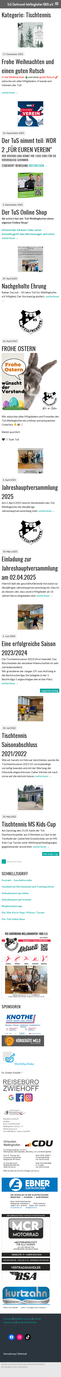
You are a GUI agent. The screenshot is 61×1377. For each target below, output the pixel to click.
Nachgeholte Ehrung (24, 285)
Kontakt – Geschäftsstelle (17, 880)
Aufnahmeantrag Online (15, 893)
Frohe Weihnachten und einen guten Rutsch (28, 66)
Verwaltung (9, 1353)
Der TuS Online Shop (24, 211)
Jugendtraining (49, 690)
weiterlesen (10, 92)
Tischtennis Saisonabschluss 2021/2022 (19, 744)
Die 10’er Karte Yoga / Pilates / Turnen (23, 912)
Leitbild (37, 1318)
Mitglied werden (22, 1318)
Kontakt (7, 1318)
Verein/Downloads (27, 1322)
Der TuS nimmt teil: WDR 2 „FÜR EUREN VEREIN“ (29, 145)
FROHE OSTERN (19, 348)
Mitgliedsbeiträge (12, 906)
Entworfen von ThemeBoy (14, 1367)
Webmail (22, 1353)
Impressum (9, 1322)
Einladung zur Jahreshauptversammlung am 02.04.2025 (30, 567)
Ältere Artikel (12, 861)
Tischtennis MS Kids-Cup (29, 823)
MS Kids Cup (50, 854)
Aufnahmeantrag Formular (17, 899)
